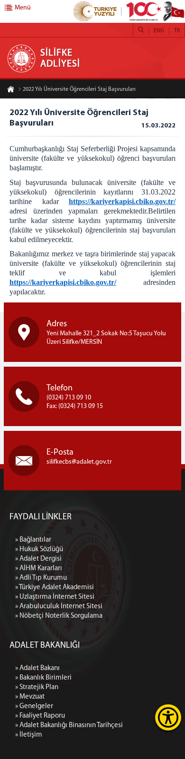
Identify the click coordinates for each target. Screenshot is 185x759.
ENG (159, 31)
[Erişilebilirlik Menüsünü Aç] (168, 717)
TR (177, 31)
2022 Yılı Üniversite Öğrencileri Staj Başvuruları (79, 89)
